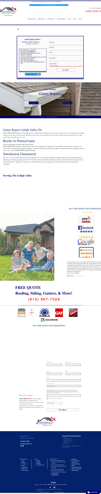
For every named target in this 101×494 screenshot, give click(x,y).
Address (48, 377)
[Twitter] (23, 446)
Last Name (51, 47)
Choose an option (52, 63)
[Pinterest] (54, 487)
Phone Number (52, 57)
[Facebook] (21, 446)
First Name (51, 42)
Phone (66, 371)
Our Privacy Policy (45, 492)
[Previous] (62, 268)
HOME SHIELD (45, 422)
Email (50, 52)
